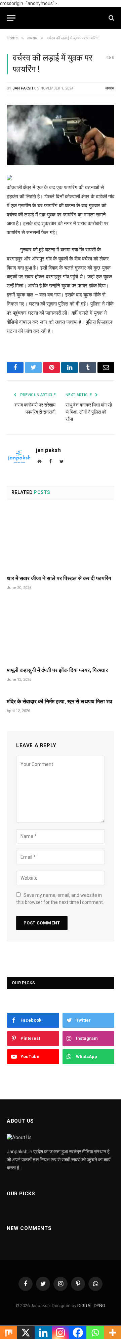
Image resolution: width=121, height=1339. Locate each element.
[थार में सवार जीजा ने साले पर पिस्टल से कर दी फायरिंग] (60, 539)
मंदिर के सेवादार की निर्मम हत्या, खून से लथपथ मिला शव (59, 701)
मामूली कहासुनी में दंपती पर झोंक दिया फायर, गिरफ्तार (57, 670)
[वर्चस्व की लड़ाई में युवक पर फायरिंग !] (60, 135)
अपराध (109, 88)
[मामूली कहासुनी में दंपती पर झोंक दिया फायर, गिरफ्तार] (60, 631)
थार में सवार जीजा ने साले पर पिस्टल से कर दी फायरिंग (59, 578)
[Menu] (11, 18)
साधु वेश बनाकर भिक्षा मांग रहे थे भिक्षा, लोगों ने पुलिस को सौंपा (89, 412)
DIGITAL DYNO (91, 1305)
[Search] (110, 18)
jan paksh (22, 88)
